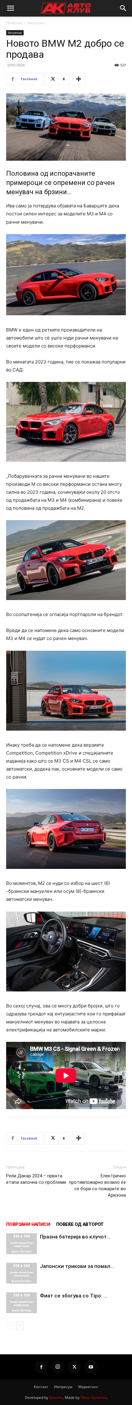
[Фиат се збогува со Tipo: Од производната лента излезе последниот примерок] (21, 1302)
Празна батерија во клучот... (75, 1237)
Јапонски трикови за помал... (77, 1266)
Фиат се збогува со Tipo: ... (73, 1296)
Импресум (63, 1386)
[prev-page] (10, 1325)
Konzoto (56, 1397)
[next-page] (20, 1325)
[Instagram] (58, 1367)
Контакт (41, 1386)
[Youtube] (91, 1367)
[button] (10, 8)
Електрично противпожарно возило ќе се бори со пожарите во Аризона (97, 1185)
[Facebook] (41, 1367)
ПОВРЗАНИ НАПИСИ (28, 1224)
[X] (74, 1367)
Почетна (14, 23)
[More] (78, 79)
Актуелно (36, 23)
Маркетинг (88, 1386)
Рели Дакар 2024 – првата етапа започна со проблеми (36, 1179)
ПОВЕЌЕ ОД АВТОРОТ (80, 1224)
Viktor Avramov (93, 1397)
